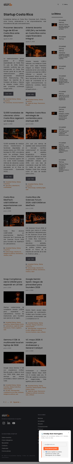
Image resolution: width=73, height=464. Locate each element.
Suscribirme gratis (51, 448)
